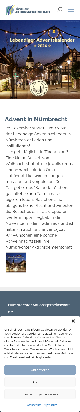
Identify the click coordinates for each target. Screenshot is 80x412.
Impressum (50, 405)
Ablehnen (40, 382)
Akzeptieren (40, 370)
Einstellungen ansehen (40, 394)
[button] (73, 321)
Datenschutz (33, 405)
